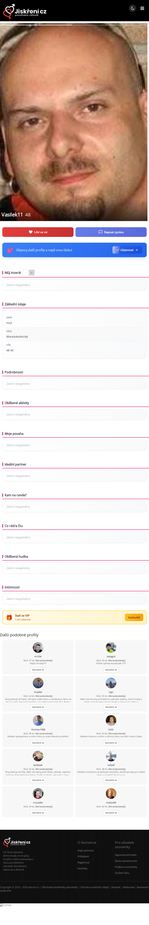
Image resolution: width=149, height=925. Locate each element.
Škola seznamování (126, 861)
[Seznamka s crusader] (38, 794)
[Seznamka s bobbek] (38, 756)
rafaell (110, 765)
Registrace (83, 862)
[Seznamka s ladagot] (111, 648)
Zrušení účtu (122, 873)
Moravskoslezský (44, 660)
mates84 (111, 802)
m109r (38, 656)
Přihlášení (83, 856)
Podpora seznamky (126, 867)
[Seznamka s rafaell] (111, 756)
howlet (38, 692)
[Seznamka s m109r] (38, 648)
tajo (111, 692)
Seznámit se (38, 669)
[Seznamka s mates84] (111, 794)
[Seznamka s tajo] (111, 683)
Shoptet (115, 887)
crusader (38, 802)
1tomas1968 (38, 729)
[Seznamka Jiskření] (16, 848)
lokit (110, 729)
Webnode (128, 887)
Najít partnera (86, 850)
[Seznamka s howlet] (38, 683)
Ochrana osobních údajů (94, 887)
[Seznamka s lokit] (111, 721)
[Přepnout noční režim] (132, 8)
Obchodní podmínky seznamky (60, 887)
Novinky (82, 868)
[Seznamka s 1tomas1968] (38, 721)
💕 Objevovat (124, 250)
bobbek (38, 765)
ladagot (111, 656)
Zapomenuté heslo (126, 855)
